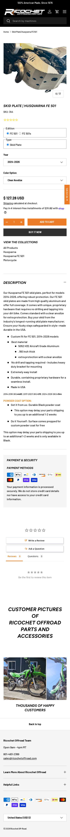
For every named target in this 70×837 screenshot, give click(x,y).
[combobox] (35, 20)
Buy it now (35, 232)
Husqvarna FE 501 (13, 256)
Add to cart (47, 221)
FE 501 (14, 133)
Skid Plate (16, 144)
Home (6, 32)
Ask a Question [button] (36, 548)
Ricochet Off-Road (18, 828)
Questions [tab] (33, 556)
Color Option (10, 172)
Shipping (8, 203)
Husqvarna (9, 251)
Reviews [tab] (12, 556)
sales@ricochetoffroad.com (20, 758)
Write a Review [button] (36, 540)
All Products (10, 247)
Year (5, 154)
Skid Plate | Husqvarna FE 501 (24, 32)
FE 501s (26, 133)
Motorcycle (10, 260)
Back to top (35, 724)
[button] (57, 11)
